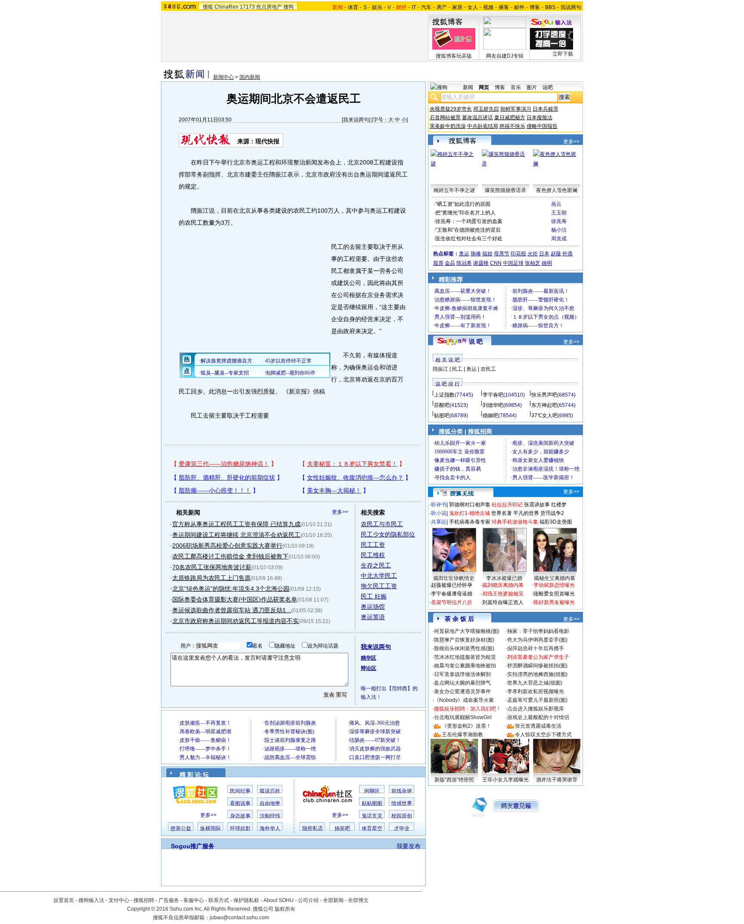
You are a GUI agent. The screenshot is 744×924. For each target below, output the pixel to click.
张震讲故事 (537, 505)
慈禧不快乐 (512, 126)
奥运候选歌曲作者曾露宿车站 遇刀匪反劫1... (231, 610)
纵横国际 (210, 828)
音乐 (516, 87)
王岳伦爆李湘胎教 (462, 735)
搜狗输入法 (91, 900)
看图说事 (240, 803)
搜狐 (208, 7)
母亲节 (501, 254)
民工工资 (373, 544)
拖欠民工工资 (379, 586)
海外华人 (270, 828)
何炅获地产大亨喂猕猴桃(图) (466, 631)
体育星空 (372, 828)
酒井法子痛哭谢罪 (556, 780)
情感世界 (401, 803)
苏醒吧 (442, 405)
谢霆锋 (481, 263)
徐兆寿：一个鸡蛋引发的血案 (468, 221)
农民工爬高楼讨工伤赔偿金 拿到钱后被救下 (230, 556)
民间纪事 (240, 791)
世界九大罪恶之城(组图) (534, 683)
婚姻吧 (490, 415)
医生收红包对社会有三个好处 (468, 239)
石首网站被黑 (445, 118)
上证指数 (444, 395)
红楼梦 (559, 505)
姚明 (547, 263)
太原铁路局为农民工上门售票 (211, 577)
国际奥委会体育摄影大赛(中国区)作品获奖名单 (234, 599)
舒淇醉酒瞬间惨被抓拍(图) (537, 666)
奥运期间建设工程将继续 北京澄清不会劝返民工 (236, 534)
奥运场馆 (373, 606)
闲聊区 (372, 791)
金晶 (450, 263)
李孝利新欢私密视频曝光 (535, 691)
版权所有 (285, 909)
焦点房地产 (269, 7)
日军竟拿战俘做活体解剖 (462, 674)
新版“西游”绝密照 (454, 780)
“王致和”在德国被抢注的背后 (468, 230)
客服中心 (193, 900)
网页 (484, 87)
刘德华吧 (493, 405)
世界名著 (501, 513)
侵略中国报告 (542, 126)
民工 (457, 369)
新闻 (468, 87)
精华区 (368, 658)
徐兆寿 (559, 221)
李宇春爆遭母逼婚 (451, 594)
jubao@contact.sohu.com (239, 918)
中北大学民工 (379, 575)
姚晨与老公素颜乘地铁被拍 (465, 666)
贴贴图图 (372, 803)
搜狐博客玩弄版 (454, 56)
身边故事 (240, 816)
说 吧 (476, 341)
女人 (473, 7)
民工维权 (373, 555)
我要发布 (409, 846)
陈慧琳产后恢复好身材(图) (464, 640)
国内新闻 (249, 77)
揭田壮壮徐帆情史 (453, 578)
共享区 (438, 522)
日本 (544, 254)
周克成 (559, 239)
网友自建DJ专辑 (505, 56)
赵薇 (556, 254)
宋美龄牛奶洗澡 (448, 126)
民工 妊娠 (374, 596)
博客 (535, 7)
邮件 (519, 7)
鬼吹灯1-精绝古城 (469, 513)
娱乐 (377, 7)
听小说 (438, 513)
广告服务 (168, 900)
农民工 (488, 369)
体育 (353, 7)
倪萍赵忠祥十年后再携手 (535, 648)
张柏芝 (532, 263)
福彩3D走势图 (555, 522)
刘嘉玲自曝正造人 (503, 602)
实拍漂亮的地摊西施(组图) (537, 674)
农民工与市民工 (382, 524)
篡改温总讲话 (477, 118)
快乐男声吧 (544, 395)
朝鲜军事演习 (515, 109)
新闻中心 (223, 77)
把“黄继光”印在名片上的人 (465, 213)
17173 (247, 7)
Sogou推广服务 (192, 846)
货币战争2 (552, 513)
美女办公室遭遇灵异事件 (462, 691)
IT (414, 7)
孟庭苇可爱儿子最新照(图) (537, 700)
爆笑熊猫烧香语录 (505, 190)
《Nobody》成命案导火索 (464, 700)
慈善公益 (180, 828)
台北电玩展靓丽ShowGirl (463, 717)
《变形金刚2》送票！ (466, 726)
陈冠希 (464, 263)
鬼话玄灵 (372, 816)
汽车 (426, 7)
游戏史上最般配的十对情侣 (538, 717)
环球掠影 (240, 828)
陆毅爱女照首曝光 (554, 594)
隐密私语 (312, 828)
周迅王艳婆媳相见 (503, 594)
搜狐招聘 (143, 900)
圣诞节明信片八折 (451, 602)
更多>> (340, 512)
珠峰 (476, 254)
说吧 (547, 87)
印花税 (518, 254)
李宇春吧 (493, 395)
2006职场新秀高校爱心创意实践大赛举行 (227, 545)
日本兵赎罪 (545, 109)
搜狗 (288, 7)
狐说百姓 (270, 791)
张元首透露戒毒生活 (538, 726)
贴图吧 (442, 415)
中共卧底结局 (482, 126)
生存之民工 (376, 565)
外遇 (567, 254)
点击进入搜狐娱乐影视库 (535, 709)
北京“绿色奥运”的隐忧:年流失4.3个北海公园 (230, 588)
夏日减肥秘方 (509, 118)
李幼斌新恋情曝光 (554, 585)
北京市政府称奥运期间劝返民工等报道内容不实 (235, 620)
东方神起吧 (544, 405)
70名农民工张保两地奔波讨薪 (211, 567)
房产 (442, 7)
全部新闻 (333, 900)
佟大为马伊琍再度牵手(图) (537, 640)
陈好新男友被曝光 (554, 602)
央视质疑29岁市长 (451, 109)
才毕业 (401, 828)
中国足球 (513, 263)
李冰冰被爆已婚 (504, 578)
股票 (438, 263)
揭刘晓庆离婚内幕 (503, 585)
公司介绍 (308, 900)
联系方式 (218, 900)
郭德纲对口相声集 (469, 505)
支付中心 (118, 900)
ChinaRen (226, 7)
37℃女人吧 (544, 415)
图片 (532, 87)
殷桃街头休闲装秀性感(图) (464, 648)
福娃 (487, 254)
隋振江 (440, 369)
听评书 (438, 505)
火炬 (532, 254)
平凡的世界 (526, 513)
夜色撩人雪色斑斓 (556, 190)
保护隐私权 (246, 900)
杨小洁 (559, 230)
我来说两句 (356, 120)
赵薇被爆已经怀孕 (451, 585)
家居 (457, 7)
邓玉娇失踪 (486, 109)
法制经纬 (270, 816)
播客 (504, 7)
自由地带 (270, 803)
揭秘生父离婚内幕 (554, 578)
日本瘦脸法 (539, 118)
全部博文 (358, 900)
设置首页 (63, 900)
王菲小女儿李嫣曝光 (505, 780)
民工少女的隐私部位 (388, 534)
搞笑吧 (342, 828)
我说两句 (571, 7)
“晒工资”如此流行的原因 (462, 204)
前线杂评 (401, 791)
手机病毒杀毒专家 (469, 522)
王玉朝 (559, 213)
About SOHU (279, 900)
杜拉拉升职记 (507, 505)
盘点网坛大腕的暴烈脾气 (462, 683)
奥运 (464, 254)
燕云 (556, 204)
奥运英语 (373, 617)
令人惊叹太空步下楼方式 (543, 735)
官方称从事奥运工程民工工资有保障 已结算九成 (236, 524)
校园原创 (401, 816)
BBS (550, 7)
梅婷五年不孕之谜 (454, 190)
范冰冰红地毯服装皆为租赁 (465, 657)
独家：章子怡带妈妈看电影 (538, 631)
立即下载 (562, 54)
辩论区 (368, 668)
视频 (488, 7)
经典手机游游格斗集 (515, 522)
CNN (496, 263)
